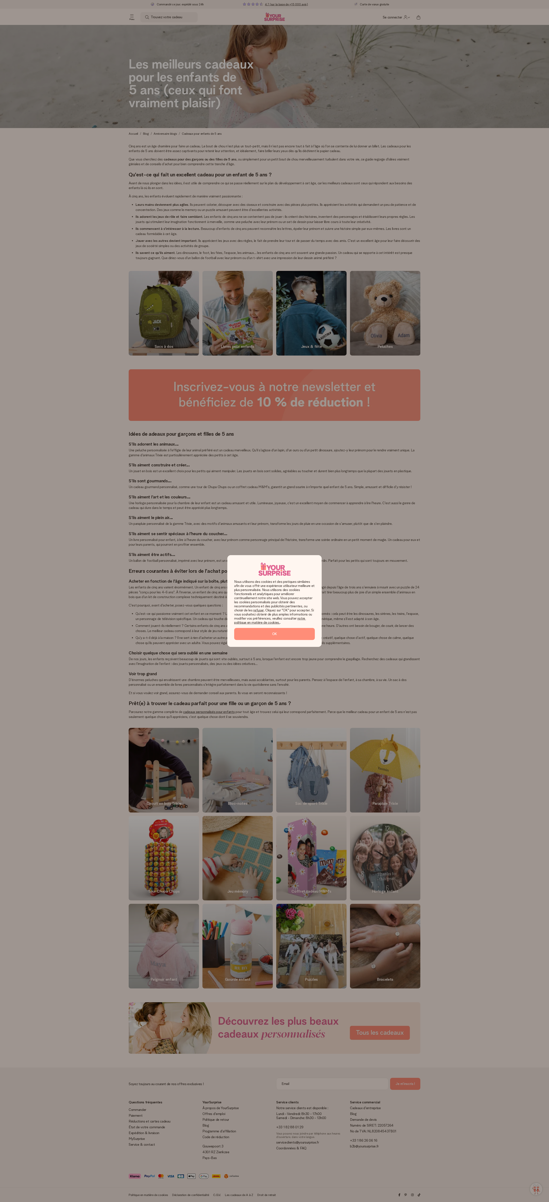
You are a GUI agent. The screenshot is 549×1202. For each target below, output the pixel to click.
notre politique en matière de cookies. (270, 620)
